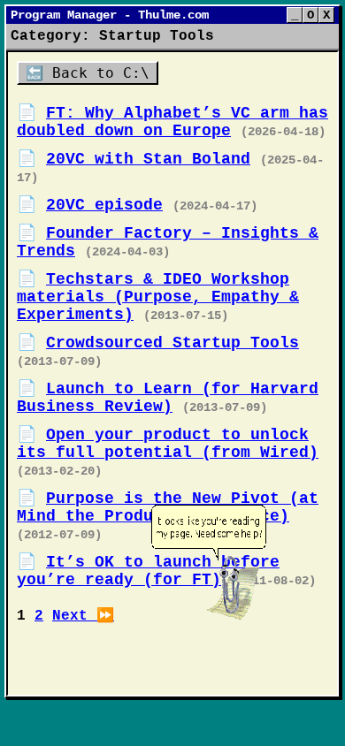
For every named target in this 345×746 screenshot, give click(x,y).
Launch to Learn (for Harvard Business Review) (167, 397)
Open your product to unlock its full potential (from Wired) (167, 443)
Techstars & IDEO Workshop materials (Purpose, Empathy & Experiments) (158, 297)
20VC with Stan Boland (148, 159)
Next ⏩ (83, 616)
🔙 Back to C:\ (88, 73)
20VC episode (104, 205)
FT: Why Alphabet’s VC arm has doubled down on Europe (172, 122)
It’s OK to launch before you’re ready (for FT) (148, 571)
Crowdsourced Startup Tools (172, 343)
